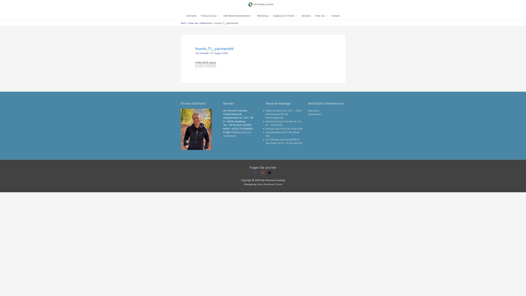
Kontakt (336, 15)
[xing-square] (270, 172)
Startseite (191, 15)
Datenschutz (314, 114)
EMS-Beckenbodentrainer (237, 15)
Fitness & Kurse (208, 15)
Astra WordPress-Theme (269, 184)
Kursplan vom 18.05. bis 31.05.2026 (284, 128)
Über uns (320, 15)
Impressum (313, 110)
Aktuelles (306, 15)
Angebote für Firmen (283, 15)
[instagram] (263, 172)
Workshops (263, 15)
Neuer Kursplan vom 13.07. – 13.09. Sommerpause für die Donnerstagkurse (284, 114)
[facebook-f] (256, 172)
